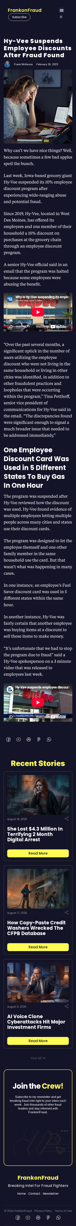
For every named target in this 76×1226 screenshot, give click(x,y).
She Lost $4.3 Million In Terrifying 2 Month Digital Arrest (35, 834)
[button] (61, 10)
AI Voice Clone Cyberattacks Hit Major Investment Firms (36, 1021)
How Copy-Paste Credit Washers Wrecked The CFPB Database (36, 928)
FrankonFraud (25, 10)
